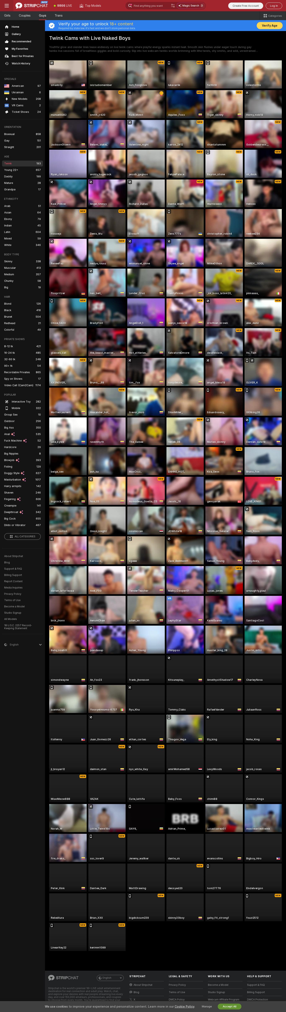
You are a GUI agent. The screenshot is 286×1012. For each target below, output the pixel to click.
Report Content (13, 581)
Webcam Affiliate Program (223, 999)
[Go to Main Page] (31, 5)
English (107, 977)
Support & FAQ (13, 568)
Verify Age (269, 25)
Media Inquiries (13, 587)
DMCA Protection (257, 999)
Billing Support (13, 575)
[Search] (173, 6)
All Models (10, 619)
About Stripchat (13, 556)
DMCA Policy (177, 999)
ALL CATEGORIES (25, 536)
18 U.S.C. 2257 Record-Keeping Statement (18, 627)
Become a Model (14, 606)
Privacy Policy (12, 593)
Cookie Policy (184, 1006)
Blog (7, 562)
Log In (274, 5)
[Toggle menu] (6, 5)
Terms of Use (12, 600)
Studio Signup (12, 612)
